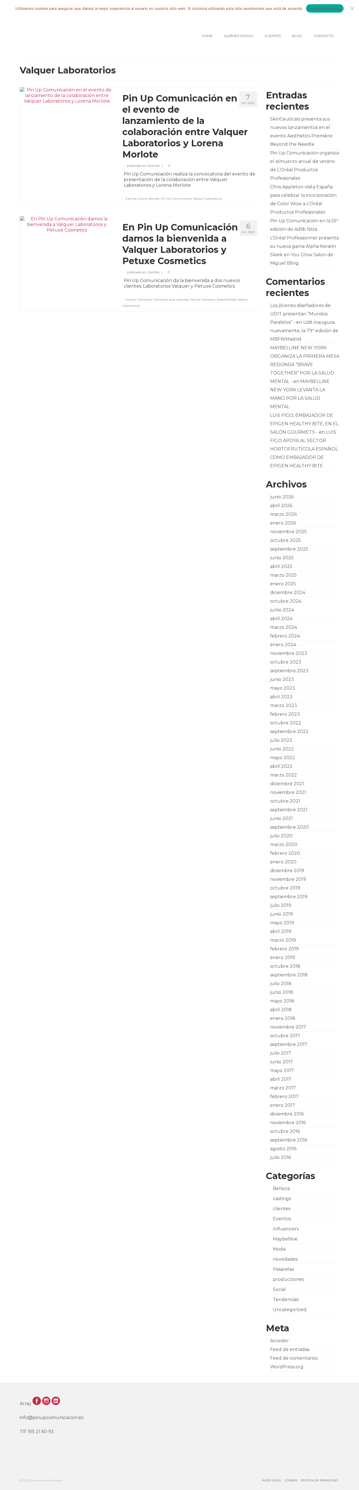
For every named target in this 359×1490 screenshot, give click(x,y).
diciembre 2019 (287, 870)
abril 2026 (281, 505)
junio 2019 (281, 914)
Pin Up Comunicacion (176, 198)
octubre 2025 (285, 540)
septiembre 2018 (289, 975)
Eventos (154, 166)
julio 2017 (280, 1053)
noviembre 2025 (288, 531)
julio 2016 (280, 1157)
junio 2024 (282, 610)
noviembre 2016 (288, 1122)
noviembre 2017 (288, 1027)
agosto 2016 (283, 1148)
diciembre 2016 (287, 1114)
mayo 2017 (282, 1070)
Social (279, 1289)
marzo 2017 (283, 1088)
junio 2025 (282, 557)
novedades (285, 1259)
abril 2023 (281, 696)
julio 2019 (280, 905)
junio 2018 (281, 992)
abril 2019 (280, 931)
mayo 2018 (282, 1001)
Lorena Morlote (148, 198)
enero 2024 (283, 644)
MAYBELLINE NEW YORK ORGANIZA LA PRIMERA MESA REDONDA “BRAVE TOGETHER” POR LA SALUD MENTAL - (304, 364)
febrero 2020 (285, 853)
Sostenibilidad (226, 299)
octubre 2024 (285, 601)
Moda (279, 1249)
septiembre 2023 (289, 670)
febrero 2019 (284, 948)
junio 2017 (281, 1061)
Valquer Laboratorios (207, 198)
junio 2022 (282, 749)
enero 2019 (282, 957)
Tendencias (285, 1299)
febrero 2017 (284, 1096)
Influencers (286, 1229)
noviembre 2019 (288, 879)
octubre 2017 (285, 1035)
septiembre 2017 (288, 1044)
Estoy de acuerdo (325, 8)
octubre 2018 (285, 966)
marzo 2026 (283, 514)
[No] (352, 8)
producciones (288, 1279)
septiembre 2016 (288, 1140)
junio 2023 (282, 679)
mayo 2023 (282, 688)
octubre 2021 (285, 801)
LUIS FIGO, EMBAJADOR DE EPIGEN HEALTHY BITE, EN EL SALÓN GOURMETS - (304, 424)
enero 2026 (283, 523)
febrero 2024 (285, 636)
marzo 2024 (283, 627)
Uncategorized (290, 1309)
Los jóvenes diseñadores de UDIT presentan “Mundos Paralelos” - (300, 314)
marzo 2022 (283, 775)
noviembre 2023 (288, 653)
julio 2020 (281, 835)
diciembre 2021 (287, 783)
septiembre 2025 (289, 549)
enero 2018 (282, 1018)
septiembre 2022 (289, 731)
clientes (153, 272)
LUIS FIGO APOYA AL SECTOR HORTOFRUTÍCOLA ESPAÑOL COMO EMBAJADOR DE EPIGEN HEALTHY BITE (304, 448)
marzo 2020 (283, 844)
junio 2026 (282, 497)
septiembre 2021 (288, 809)
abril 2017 (280, 1079)
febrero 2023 (285, 714)
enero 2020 (283, 862)
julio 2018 (280, 983)
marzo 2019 (283, 940)
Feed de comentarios (293, 1358)
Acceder (279, 1340)
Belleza (281, 1188)
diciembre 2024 (287, 592)
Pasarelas (283, 1269)
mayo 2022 (282, 757)
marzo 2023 (283, 705)
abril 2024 (281, 618)
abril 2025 (281, 566)
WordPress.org (286, 1366)
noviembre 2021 (288, 792)
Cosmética (144, 299)
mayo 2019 (282, 922)
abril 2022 (281, 766)
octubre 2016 (285, 1131)
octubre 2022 (285, 723)
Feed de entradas (289, 1349)
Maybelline (285, 1239)
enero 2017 (282, 1105)
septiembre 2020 (289, 827)
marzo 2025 (283, 575)
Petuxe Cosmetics (202, 299)
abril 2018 (281, 1009)
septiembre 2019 (288, 896)
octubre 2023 (285, 662)
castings (282, 1198)
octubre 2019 (285, 888)
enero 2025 (283, 583)
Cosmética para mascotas (171, 299)
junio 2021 (281, 818)
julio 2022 (281, 740)
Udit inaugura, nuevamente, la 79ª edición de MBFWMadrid (304, 331)
